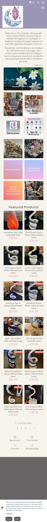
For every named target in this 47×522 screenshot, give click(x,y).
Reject (17, 519)
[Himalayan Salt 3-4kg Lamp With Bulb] (13, 220)
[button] (38, 2)
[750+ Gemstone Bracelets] (33, 98)
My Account (15, 440)
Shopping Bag (32, 448)
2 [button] (21, 428)
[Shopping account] (43, 2)
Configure (9, 513)
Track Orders (32, 440)
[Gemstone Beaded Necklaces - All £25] (13, 98)
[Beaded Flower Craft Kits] (23, 75)
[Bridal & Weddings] (13, 145)
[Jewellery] (33, 145)
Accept (9, 519)
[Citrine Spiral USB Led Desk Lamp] (33, 326)
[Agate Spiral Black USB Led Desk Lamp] (13, 326)
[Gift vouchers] (13, 124)
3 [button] (25, 428)
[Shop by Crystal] (33, 187)
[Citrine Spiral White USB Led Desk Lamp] (33, 394)
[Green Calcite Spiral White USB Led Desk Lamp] (33, 255)
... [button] (29, 428)
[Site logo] (12, 17)
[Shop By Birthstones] (33, 124)
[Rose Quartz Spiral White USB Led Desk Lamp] (33, 220)
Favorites (15, 448)
